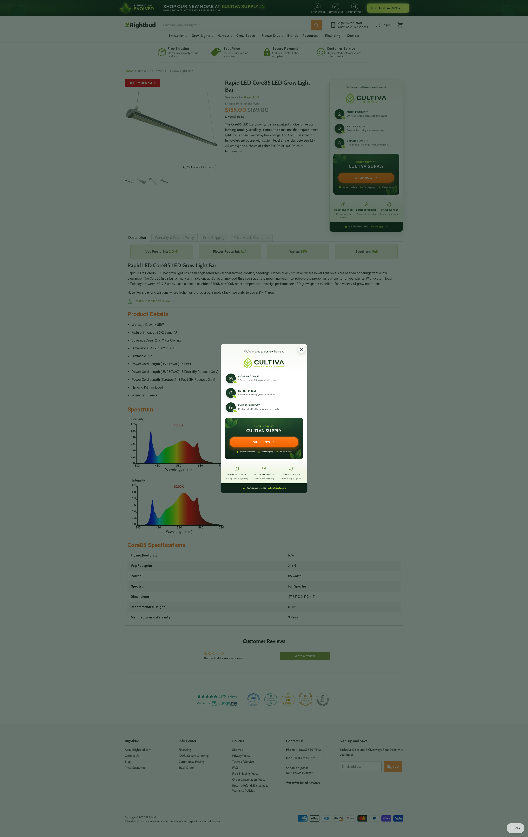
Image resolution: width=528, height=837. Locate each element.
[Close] (301, 349)
